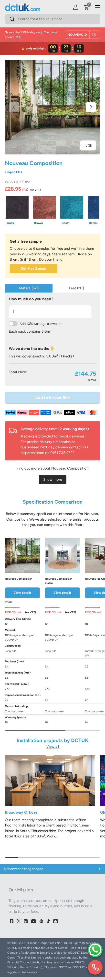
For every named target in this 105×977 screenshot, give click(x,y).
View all (52, 746)
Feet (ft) (76, 288)
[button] (86, 7)
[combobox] (52, 19)
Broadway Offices (21, 812)
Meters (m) (29, 288)
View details (22, 593)
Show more (52, 479)
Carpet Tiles (13, 172)
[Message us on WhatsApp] (95, 949)
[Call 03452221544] (95, 967)
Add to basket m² (52, 397)
